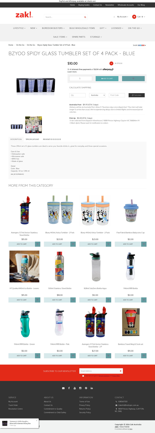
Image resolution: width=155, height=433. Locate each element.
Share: (135, 45)
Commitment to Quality (53, 409)
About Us (47, 401)
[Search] (85, 17)
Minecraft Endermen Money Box (20, 423)
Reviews (47, 139)
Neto (131, 429)
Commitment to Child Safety (55, 412)
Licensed (116, 28)
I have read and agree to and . (102, 375)
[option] (36, 79)
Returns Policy (85, 409)
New (33, 28)
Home (72, 5)
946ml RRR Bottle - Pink (59, 344)
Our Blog (141, 5)
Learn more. (72, 72)
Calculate (137, 95)
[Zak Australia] (24, 14)
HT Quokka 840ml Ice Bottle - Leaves (24, 288)
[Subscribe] (120, 371)
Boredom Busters (52, 28)
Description (16, 139)
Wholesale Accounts (126, 5)
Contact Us (97, 5)
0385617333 (122, 401)
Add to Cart (108, 78)
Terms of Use (84, 401)
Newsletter (109, 5)
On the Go (134, 28)
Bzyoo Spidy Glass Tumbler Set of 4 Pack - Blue (56, 45)
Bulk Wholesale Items (82, 28)
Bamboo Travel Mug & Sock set (130, 344)
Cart (140, 17)
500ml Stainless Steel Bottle (59, 288)
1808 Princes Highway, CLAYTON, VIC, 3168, (129, 410)
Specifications (32, 139)
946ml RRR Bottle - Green (24, 344)
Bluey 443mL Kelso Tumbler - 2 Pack (59, 232)
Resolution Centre (15, 409)
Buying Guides (84, 5)
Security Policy (85, 412)
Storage (95, 37)
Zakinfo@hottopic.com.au (128, 405)
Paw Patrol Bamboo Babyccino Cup (131, 232)
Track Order (13, 405)
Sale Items (59, 37)
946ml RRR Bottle (131, 288)
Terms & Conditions (104, 375)
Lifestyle (18, 28)
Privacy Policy (116, 375)
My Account (122, 17)
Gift (102, 28)
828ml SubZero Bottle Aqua (95, 288)
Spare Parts (78, 37)
